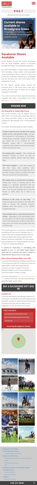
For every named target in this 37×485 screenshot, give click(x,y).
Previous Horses (10, 474)
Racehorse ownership (10, 449)
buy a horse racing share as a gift (17, 317)
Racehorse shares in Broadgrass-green (16, 467)
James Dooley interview (12, 453)
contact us (8, 321)
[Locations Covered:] (2, 3)
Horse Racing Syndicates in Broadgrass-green (18, 459)
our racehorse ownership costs (16, 314)
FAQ (5, 465)
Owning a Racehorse (11, 463)
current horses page (14, 100)
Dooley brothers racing (10, 451)
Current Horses (9, 472)
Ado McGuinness (10, 479)
